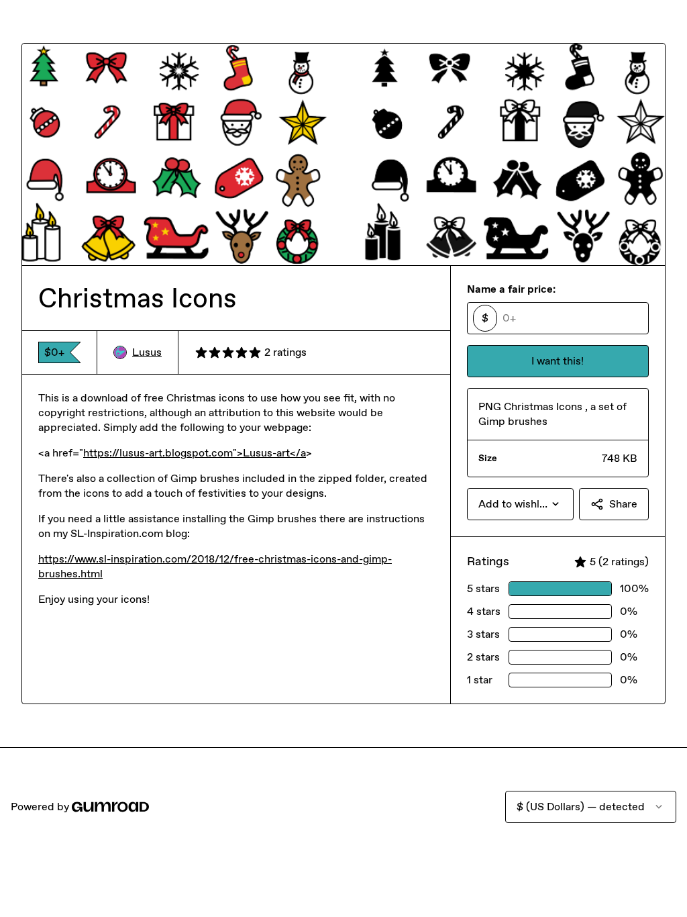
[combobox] (520, 504)
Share (623, 503)
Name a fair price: (511, 289)
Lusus (147, 352)
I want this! (557, 360)
